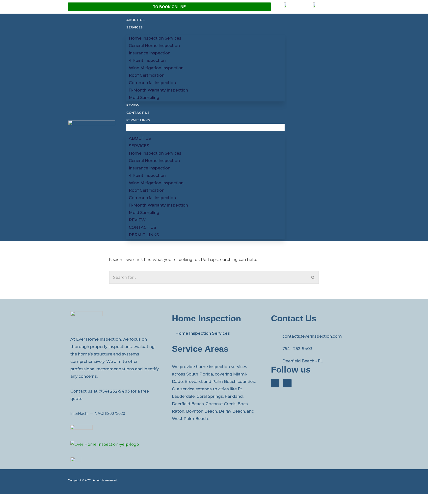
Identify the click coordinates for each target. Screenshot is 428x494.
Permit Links (138, 120)
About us (135, 20)
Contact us (138, 113)
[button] (205, 127)
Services (134, 27)
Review (132, 105)
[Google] (287, 383)
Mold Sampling (144, 97)
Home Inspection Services (203, 333)
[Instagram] (275, 383)
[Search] (313, 277)
